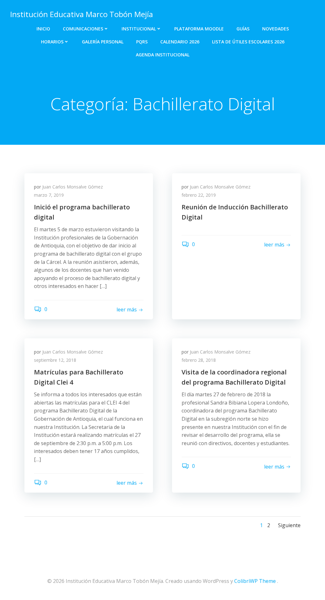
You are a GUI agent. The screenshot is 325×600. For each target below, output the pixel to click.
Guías (242, 29)
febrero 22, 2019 (199, 195)
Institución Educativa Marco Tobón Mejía (81, 14)
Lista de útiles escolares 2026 (248, 42)
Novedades (275, 29)
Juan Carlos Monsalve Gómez (72, 187)
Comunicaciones (83, 29)
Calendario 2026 (179, 42)
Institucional (139, 29)
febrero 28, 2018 (199, 360)
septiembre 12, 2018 (55, 360)
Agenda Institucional (162, 55)
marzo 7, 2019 (49, 195)
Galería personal (102, 42)
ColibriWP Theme (255, 581)
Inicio (43, 29)
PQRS (142, 42)
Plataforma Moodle (199, 29)
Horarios (52, 42)
